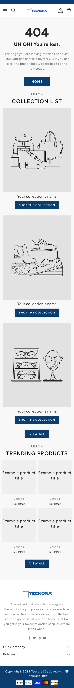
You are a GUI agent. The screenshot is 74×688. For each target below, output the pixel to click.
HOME (37, 82)
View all (37, 434)
